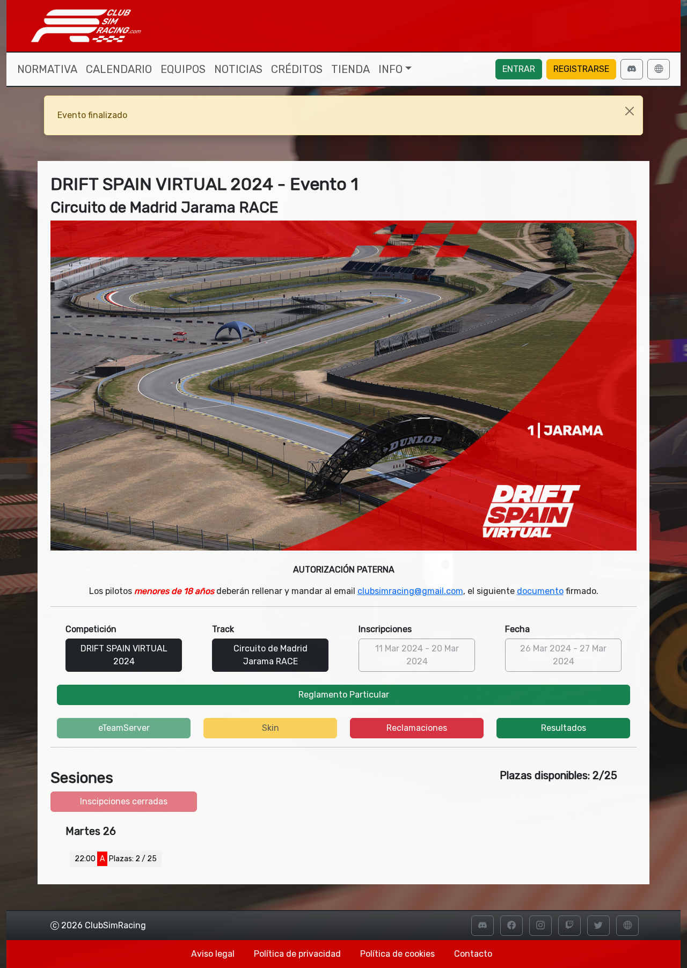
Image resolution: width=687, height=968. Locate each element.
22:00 (116, 858)
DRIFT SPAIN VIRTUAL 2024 (124, 654)
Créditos (297, 69)
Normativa (47, 69)
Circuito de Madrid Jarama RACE (270, 654)
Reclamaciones (416, 728)
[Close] (629, 111)
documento (540, 591)
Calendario (119, 69)
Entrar (518, 69)
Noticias (238, 69)
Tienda (350, 69)
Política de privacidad (297, 954)
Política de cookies (397, 954)
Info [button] (390, 69)
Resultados (563, 728)
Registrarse (581, 69)
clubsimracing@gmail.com (410, 591)
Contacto (473, 954)
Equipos (183, 69)
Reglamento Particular (343, 695)
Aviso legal (213, 954)
